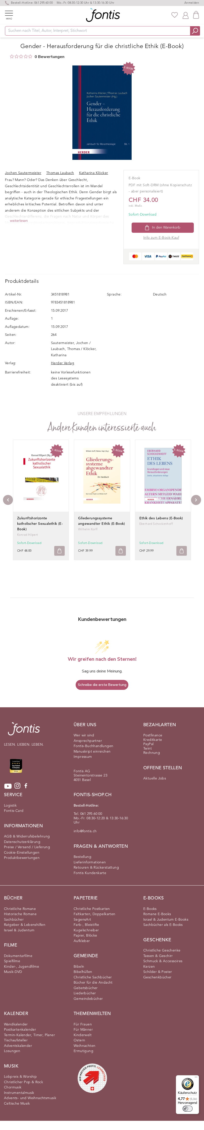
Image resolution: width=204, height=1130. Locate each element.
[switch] (188, 1109)
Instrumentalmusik (19, 1093)
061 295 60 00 (43, 2)
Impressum (83, 757)
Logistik (10, 805)
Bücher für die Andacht (93, 982)
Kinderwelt (83, 1035)
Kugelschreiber (86, 930)
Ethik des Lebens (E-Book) (161, 518)
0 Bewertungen (49, 56)
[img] (12, 56)
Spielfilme (12, 961)
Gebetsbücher (86, 988)
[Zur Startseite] (24, 731)
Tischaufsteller (16, 1040)
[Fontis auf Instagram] (17, 786)
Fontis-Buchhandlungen (93, 746)
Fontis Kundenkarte (90, 873)
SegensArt (82, 919)
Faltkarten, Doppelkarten (94, 914)
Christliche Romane (20, 909)
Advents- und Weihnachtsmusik (30, 1098)
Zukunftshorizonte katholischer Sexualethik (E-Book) (40, 524)
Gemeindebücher (88, 999)
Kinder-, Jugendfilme (21, 966)
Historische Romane (20, 914)
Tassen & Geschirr (158, 956)
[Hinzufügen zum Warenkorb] (59, 551)
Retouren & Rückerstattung (96, 867)
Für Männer (83, 1029)
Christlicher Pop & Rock (23, 1082)
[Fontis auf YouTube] (8, 786)
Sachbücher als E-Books (163, 925)
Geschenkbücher (157, 977)
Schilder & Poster (157, 972)
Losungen (12, 1051)
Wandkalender (16, 1024)
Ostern (79, 1040)
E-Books (150, 909)
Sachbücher (14, 919)
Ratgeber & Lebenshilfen (24, 925)
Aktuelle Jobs (154, 778)
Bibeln (79, 966)
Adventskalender (18, 1046)
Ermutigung (83, 1051)
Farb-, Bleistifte (86, 925)
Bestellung (82, 857)
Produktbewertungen (22, 858)
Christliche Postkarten (92, 909)
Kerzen (149, 966)
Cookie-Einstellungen (21, 852)
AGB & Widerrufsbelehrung (27, 836)
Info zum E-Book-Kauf (161, 237)
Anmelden (191, 2)
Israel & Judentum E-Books (165, 919)
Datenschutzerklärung (22, 842)
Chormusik (13, 1087)
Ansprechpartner (88, 741)
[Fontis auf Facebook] (26, 786)
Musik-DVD (13, 972)
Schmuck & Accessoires (162, 961)
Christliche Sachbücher (93, 977)
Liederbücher (85, 993)
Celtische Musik (17, 1103)
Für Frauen (83, 1024)
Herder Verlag (62, 363)
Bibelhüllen (83, 972)
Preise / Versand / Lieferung (27, 847)
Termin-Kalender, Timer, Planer (29, 1035)
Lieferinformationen (90, 862)
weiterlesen (19, 221)
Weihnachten (84, 1046)
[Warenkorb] (196, 15)
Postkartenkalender (20, 1029)
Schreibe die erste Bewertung (102, 684)
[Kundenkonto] (186, 14)
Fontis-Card (13, 811)
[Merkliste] (174, 15)
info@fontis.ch (85, 831)
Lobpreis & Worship (20, 1076)
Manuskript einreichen (92, 751)
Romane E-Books (157, 914)
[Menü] (196, 1078)
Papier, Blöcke (85, 935)
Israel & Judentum (19, 930)
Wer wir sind (84, 735)
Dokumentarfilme (18, 956)
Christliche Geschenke (161, 950)
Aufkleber (82, 941)
